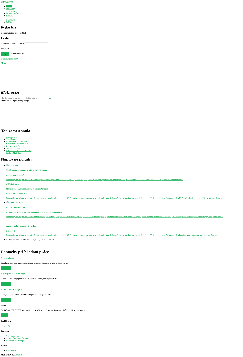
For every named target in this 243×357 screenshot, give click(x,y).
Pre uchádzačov (12, 13)
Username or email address (12, 44)
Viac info (6, 268)
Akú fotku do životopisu (16, 340)
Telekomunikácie (13, 148)
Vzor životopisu (12, 336)
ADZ (13, 11)
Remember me (18, 54)
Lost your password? (9, 59)
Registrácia (10, 20)
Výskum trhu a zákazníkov (17, 144)
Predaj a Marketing (13, 153)
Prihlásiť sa (10, 22)
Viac (4, 315)
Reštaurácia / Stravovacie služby (19, 151)
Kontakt (9, 15)
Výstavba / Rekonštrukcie (16, 141)
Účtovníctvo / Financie (15, 146)
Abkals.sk (18, 355)
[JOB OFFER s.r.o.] (9, 2)
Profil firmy (10, 9)
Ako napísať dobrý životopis (17, 338)
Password (5, 48)
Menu (3, 63)
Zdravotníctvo (11, 137)
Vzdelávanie (11, 139)
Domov (9, 6)
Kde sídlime (11, 350)
